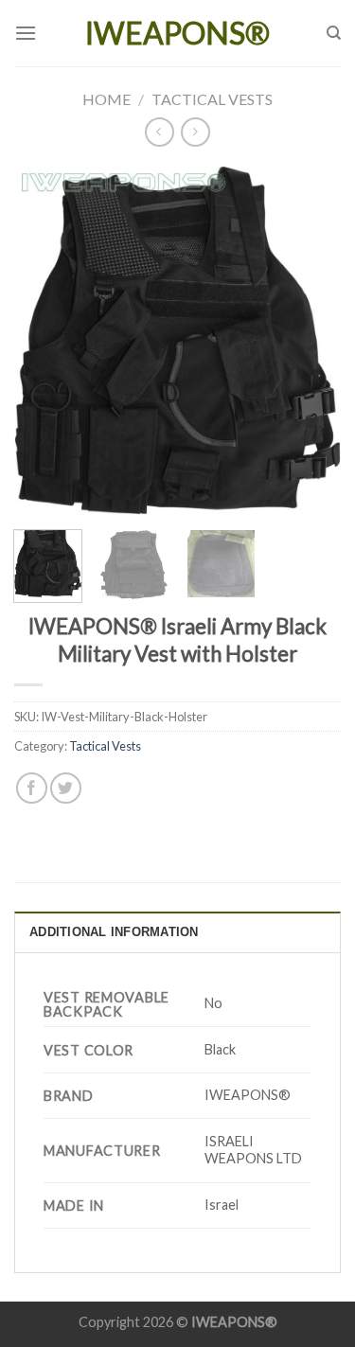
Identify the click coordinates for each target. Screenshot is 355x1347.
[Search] (334, 33)
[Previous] (44, 341)
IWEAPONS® (177, 33)
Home (106, 99)
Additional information (114, 932)
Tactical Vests (212, 99)
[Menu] (25, 32)
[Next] (310, 341)
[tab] (177, 931)
